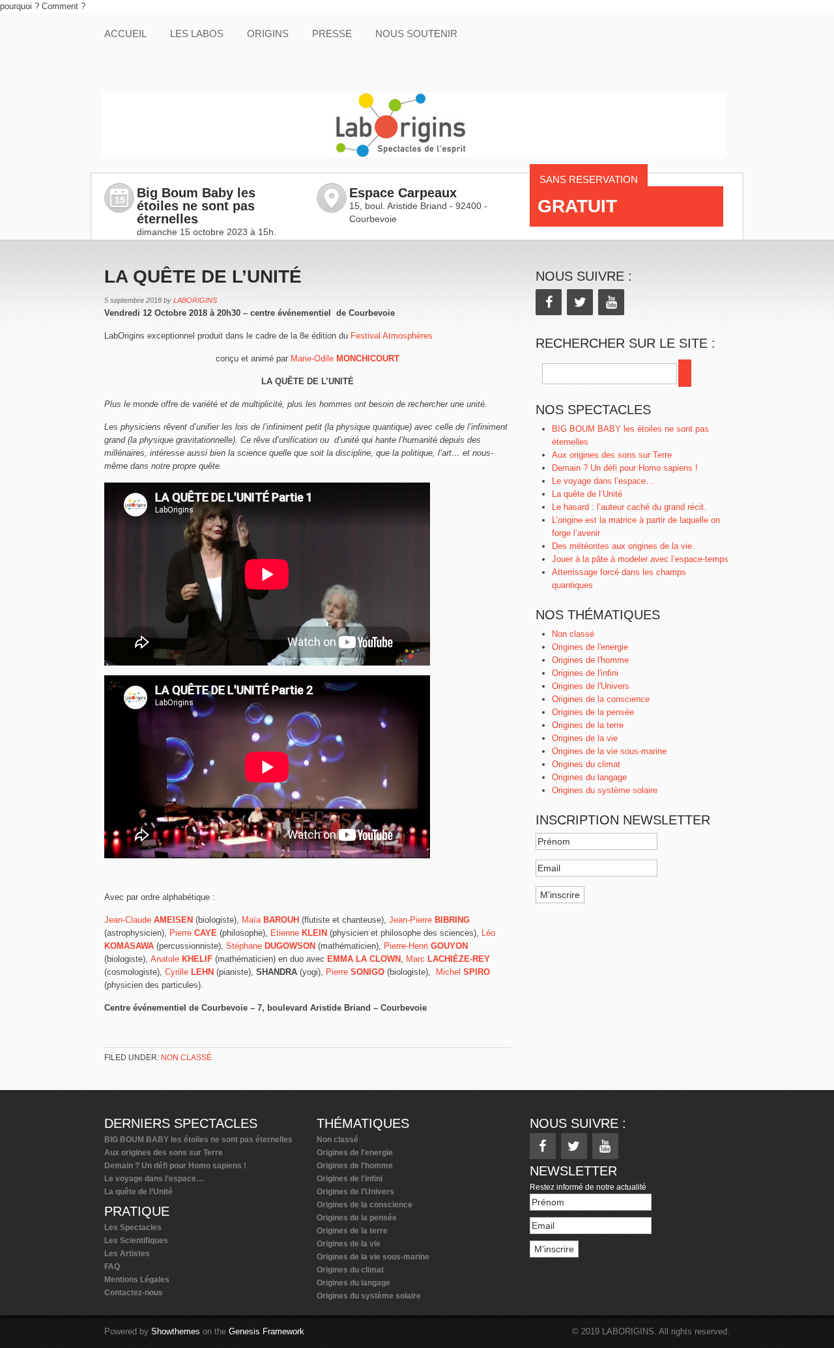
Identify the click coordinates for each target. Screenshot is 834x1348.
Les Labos (196, 33)
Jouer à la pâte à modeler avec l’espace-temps (640, 559)
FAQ (112, 1266)
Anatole (181, 959)
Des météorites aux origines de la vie (622, 546)
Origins (268, 33)
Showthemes (175, 1331)
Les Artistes (127, 1253)
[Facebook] (549, 302)
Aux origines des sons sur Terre (612, 455)
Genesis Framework (266, 1331)
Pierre (193, 933)
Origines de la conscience (601, 699)
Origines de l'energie (590, 647)
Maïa (270, 920)
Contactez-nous (133, 1292)
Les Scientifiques (136, 1240)
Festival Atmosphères (392, 336)
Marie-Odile (345, 358)
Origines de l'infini (585, 673)
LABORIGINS (195, 300)
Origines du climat (586, 764)
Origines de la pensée (593, 712)
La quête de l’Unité (587, 494)
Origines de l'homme (590, 660)
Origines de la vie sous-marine (609, 751)
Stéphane (270, 946)
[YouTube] (611, 302)
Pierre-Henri (426, 946)
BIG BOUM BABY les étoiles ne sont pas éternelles (198, 1139)
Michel (463, 972)
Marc (448, 959)
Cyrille (189, 972)
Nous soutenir (416, 33)
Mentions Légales (136, 1279)
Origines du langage (589, 777)
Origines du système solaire (604, 790)
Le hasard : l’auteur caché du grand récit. (629, 507)
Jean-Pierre (429, 920)
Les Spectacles (133, 1227)
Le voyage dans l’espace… (603, 481)
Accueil (125, 33)
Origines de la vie (585, 738)
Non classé (186, 1057)
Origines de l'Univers (590, 686)
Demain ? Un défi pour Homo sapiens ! (625, 468)
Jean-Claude (148, 920)
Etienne (300, 933)
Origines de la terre (588, 725)
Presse (332, 33)
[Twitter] (580, 302)
